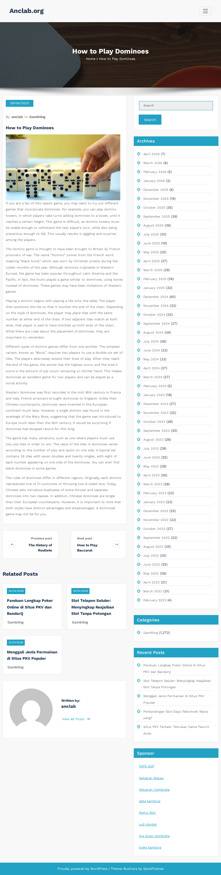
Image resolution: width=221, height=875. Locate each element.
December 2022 (155, 511)
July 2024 (151, 341)
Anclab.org (26, 10)
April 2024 (151, 368)
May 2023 (151, 466)
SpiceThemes (153, 869)
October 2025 (154, 208)
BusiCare (130, 869)
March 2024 (152, 377)
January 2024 (154, 395)
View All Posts (73, 719)
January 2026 (154, 181)
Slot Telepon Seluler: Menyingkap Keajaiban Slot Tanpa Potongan (92, 607)
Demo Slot (147, 813)
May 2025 (151, 252)
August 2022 (153, 547)
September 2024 (156, 324)
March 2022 (152, 591)
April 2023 (151, 475)
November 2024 (156, 306)
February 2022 (154, 600)
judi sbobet (148, 824)
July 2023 (151, 448)
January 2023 (154, 502)
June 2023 (151, 457)
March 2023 (152, 484)
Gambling (37, 117)
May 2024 (151, 359)
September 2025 (156, 216)
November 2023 (156, 413)
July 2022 (151, 556)
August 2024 (153, 332)
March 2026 (152, 163)
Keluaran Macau (151, 778)
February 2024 (154, 386)
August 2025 (153, 225)
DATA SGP (146, 766)
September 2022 (156, 538)
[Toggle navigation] (205, 11)
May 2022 (151, 573)
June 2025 (151, 243)
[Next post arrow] (116, 544)
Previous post (41, 538)
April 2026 (151, 154)
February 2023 (154, 493)
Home (90, 59)
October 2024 (154, 315)
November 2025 (156, 199)
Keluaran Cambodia (154, 790)
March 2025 (152, 270)
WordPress (99, 869)
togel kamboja (150, 847)
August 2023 (153, 440)
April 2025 (151, 261)
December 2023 (155, 404)
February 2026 (154, 172)
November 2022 (156, 520)
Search (150, 120)
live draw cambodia (154, 836)
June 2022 (151, 564)
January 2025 (154, 288)
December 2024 (155, 297)
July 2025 (151, 234)
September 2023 (156, 431)
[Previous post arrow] (12, 544)
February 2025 (154, 279)
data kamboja (149, 801)
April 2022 (151, 582)
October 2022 (154, 529)
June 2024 (151, 350)
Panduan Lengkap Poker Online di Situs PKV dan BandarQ (30, 607)
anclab (17, 117)
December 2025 (155, 190)
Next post (84, 538)
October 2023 (154, 422)
